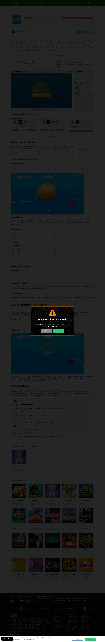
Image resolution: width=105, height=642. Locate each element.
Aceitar (90, 639)
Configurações (77, 639)
